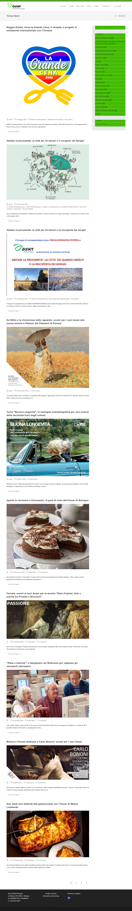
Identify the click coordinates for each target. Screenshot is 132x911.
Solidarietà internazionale (55, 119)
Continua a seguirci (73, 893)
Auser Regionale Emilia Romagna (59, 299)
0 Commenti (44, 572)
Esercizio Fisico (99, 58)
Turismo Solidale (28, 209)
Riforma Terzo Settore (101, 86)
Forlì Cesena (98, 68)
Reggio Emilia (99, 82)
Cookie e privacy (51, 893)
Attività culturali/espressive (38, 119)
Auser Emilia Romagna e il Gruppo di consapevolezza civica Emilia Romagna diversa (52, 207)
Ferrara (97, 61)
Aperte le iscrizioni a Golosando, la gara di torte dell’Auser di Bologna (47, 500)
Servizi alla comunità (101, 93)
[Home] (115, 16)
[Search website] (125, 6)
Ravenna (97, 79)
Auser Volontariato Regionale (103, 54)
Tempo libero (68, 119)
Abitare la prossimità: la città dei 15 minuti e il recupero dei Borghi (45, 140)
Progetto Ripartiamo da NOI (102, 75)
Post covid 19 (99, 72)
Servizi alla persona (100, 96)
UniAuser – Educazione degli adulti (105, 110)
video (96, 114)
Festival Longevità (100, 65)
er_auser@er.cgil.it (14, 901)
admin (11, 119)
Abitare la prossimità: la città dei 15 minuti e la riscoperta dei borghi (46, 230)
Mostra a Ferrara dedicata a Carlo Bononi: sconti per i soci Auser (44, 741)
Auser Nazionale (99, 47)
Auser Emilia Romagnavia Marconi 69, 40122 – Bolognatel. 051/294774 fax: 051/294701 (18, 896)
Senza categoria (99, 89)
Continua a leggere (15, 132)
